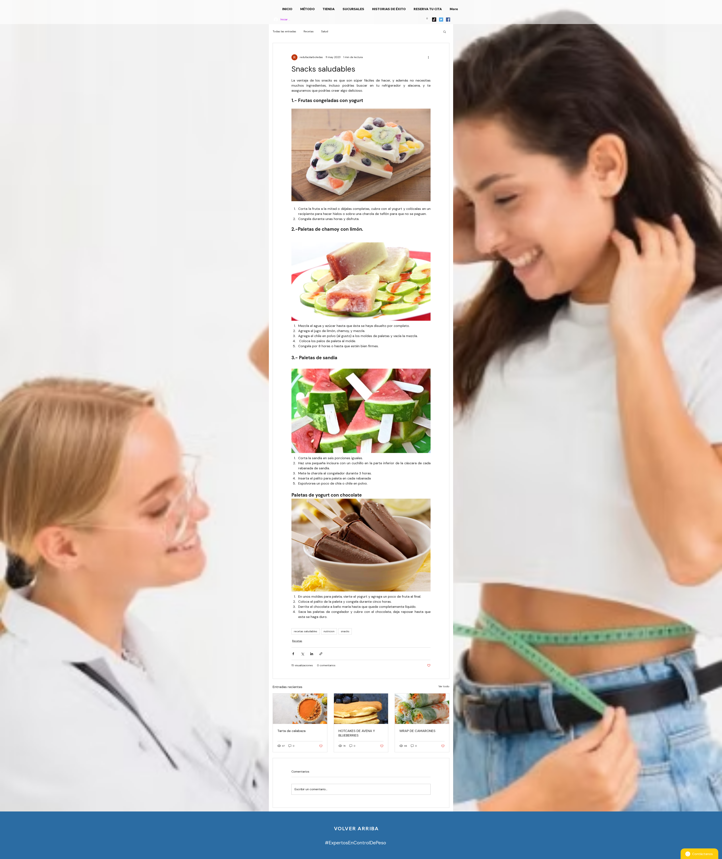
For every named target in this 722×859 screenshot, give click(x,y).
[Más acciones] (428, 57)
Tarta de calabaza (291, 731)
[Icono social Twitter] (441, 19)
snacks (345, 631)
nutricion (329, 631)
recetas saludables (305, 631)
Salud (324, 31)
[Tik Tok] (434, 19)
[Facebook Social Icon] (448, 19)
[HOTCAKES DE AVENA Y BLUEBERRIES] (361, 708)
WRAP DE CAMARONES (417, 731)
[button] (427, 19)
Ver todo (443, 686)
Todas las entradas (284, 31)
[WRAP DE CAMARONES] (422, 708)
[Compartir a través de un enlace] (321, 654)
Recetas (309, 31)
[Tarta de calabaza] (300, 708)
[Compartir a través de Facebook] (293, 654)
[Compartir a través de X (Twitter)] (302, 654)
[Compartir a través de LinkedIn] (311, 654)
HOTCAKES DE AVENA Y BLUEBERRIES (356, 733)
